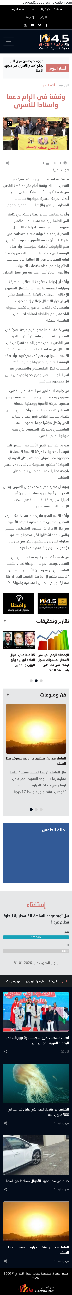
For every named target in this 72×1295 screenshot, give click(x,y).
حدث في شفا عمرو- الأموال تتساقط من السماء (37, 1181)
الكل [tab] (64, 981)
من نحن (58, 9)
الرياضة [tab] (53, 981)
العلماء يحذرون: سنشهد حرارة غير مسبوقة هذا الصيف (36, 760)
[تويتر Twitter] (39, 25)
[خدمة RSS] (25, 25)
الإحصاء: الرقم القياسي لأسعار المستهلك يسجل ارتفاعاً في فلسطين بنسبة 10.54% (53, 662)
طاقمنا (34, 9)
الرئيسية (64, 85)
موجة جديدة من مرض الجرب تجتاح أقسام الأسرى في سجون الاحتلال (23, 65)
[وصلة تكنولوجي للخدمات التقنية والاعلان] (36, 1287)
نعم (66, 931)
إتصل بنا (29, 17)
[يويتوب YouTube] (32, 25)
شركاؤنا (45, 9)
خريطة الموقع (18, 9)
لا (68, 945)
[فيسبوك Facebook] (47, 25)
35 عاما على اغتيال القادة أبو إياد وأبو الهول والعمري (22, 660)
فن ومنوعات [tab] (13, 981)
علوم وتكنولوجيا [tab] (34, 981)
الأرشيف (42, 17)
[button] (41, 680)
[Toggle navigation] (8, 42)
